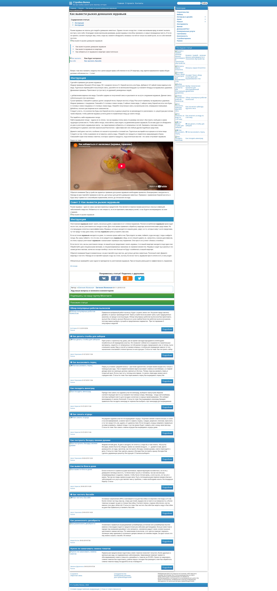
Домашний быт (183, 29)
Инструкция (79, 23)
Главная (120, 3)
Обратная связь (76, 575)
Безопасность (182, 36)
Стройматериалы (184, 38)
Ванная (179, 26)
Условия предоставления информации (84, 589)
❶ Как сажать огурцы (81, 414)
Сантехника (181, 34)
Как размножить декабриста (85, 520)
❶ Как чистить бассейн (82, 494)
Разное (72, 330)
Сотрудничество (120, 574)
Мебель (180, 14)
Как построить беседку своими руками (90, 440)
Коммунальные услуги (186, 31)
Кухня (179, 19)
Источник (73, 266)
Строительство (183, 12)
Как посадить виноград (82, 388)
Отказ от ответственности (111, 589)
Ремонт (180, 22)
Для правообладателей (122, 577)
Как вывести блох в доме (83, 466)
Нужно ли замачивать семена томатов (90, 548)
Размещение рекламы (122, 575)
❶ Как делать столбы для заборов (87, 336)
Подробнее (167, 329)
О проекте (129, 3)
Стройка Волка (81, 2)
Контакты (139, 3)
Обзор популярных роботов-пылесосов (90, 308)
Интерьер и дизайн (184, 17)
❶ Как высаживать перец (83, 362)
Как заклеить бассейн (92, 61)
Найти (204, 3)
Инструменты (182, 24)
